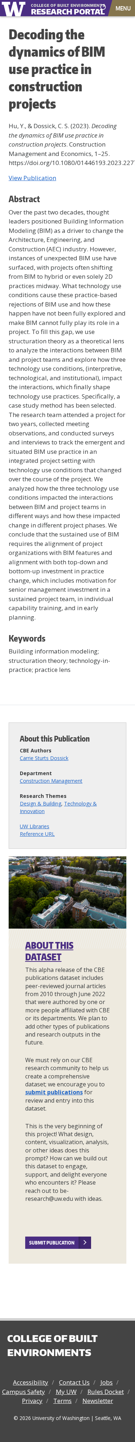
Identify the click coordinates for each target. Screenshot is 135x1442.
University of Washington (15, 8)
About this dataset (49, 951)
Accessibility (30, 1382)
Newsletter (97, 1401)
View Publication (32, 178)
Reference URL (37, 833)
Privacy (32, 1401)
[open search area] (103, 8)
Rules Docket (105, 1391)
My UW (66, 1391)
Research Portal (59, 8)
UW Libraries (34, 826)
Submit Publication (52, 1243)
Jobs (106, 1382)
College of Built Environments (52, 1345)
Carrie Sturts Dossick (44, 758)
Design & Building (40, 803)
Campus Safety (23, 1391)
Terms (62, 1401)
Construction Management (51, 780)
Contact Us (74, 1382)
